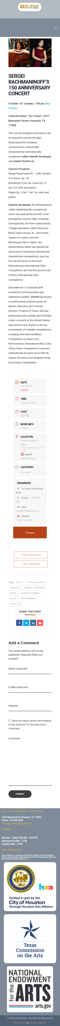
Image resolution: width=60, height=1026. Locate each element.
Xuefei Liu (15, 604)
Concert (27, 472)
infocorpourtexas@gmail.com (17, 823)
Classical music (36, 582)
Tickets (24, 428)
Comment (14, 738)
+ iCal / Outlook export (31, 564)
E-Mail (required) (18, 687)
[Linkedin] (33, 623)
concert (15, 588)
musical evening (30, 593)
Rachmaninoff (29, 599)
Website (13, 705)
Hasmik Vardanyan (34, 588)
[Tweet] (26, 623)
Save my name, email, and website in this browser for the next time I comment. (29, 724)
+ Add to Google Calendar (31, 555)
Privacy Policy (20, 1023)
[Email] (40, 623)
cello (19, 582)
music (13, 593)
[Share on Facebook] (19, 623)
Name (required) (17, 668)
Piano (13, 599)
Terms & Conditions (38, 1023)
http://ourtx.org (28, 458)
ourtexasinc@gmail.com (27, 511)
